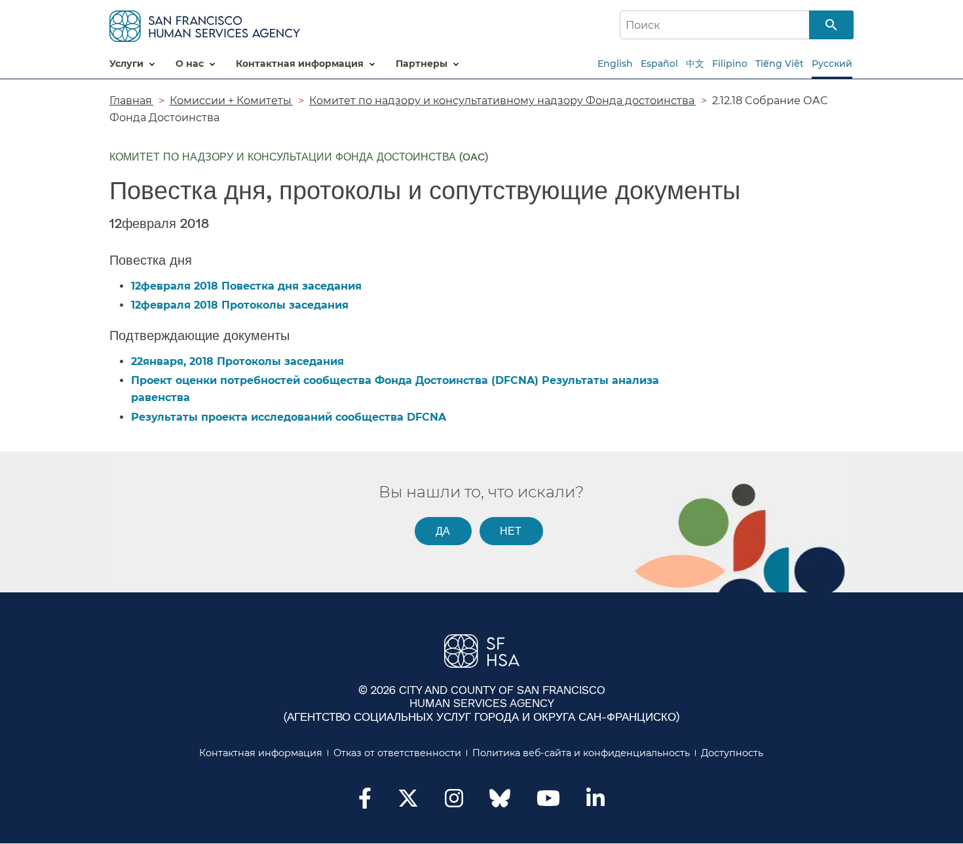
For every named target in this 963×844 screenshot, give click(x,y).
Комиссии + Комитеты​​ (231, 100)
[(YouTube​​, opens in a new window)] (548, 802)
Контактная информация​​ (261, 753)
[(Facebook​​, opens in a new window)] (364, 802)
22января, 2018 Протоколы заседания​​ (238, 361)
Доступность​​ (732, 753)
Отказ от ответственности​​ (397, 753)
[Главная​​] (204, 24)
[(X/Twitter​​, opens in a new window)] (408, 802)
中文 (695, 63)
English (615, 63)
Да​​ (443, 530)
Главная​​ (131, 100)
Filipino (729, 63)
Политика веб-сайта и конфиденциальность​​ (581, 753)
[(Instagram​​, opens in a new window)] (454, 802)
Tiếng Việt (779, 63)
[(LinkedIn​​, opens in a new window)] (595, 802)
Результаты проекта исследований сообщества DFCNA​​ (289, 417)
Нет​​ (511, 530)
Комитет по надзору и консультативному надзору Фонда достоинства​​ (502, 100)
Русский (832, 63)
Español (659, 63)
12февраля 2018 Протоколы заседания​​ (240, 305)
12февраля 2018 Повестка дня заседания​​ (247, 286)
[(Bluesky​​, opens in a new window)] (499, 804)
